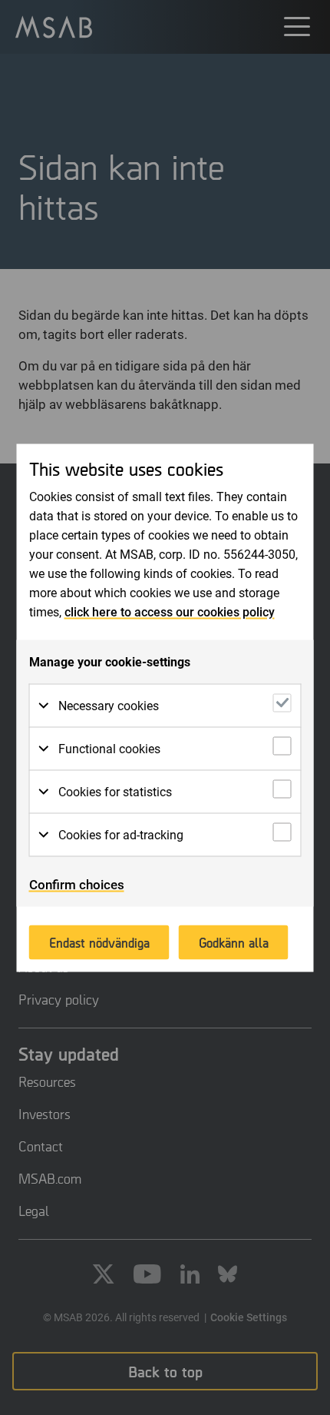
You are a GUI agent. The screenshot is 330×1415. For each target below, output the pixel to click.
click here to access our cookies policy (169, 611)
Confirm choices (76, 884)
